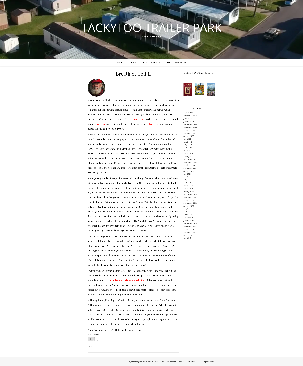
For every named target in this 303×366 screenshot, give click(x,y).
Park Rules (180, 63)
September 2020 (190, 203)
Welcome (122, 63)
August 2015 (188, 235)
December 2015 (190, 223)
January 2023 (188, 121)
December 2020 (190, 194)
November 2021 (190, 162)
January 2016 (188, 220)
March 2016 (188, 214)
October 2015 (189, 229)
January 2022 (188, 156)
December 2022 (190, 124)
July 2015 (187, 238)
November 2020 (190, 197)
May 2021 (187, 179)
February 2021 (189, 188)
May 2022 (187, 145)
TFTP (90, 346)
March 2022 (188, 150)
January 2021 (188, 191)
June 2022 (187, 142)
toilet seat (101, 124)
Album (143, 63)
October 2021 (189, 165)
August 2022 (188, 136)
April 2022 (187, 147)
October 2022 (189, 130)
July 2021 (187, 174)
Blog (133, 63)
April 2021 (187, 182)
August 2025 (188, 113)
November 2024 (190, 115)
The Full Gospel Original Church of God (127, 280)
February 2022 (189, 153)
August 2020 (188, 206)
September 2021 (190, 168)
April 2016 (187, 212)
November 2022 (190, 127)
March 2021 (188, 185)
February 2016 (189, 217)
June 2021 (187, 177)
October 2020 (189, 200)
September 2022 (190, 133)
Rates (167, 63)
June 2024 (187, 118)
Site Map (155, 63)
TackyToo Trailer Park (151, 27)
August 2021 (188, 171)
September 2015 (190, 232)
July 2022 (187, 139)
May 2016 (187, 209)
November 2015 (190, 226)
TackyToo (138, 119)
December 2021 (190, 159)
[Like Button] (91, 339)
